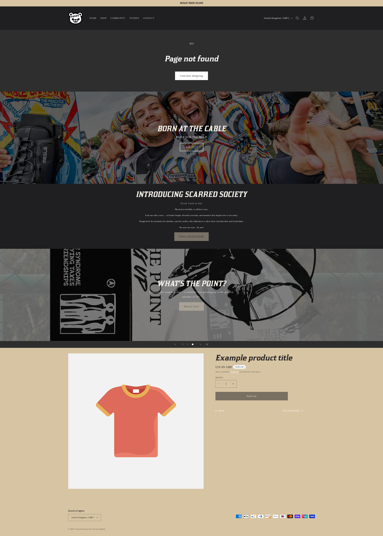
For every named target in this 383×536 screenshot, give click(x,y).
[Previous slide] (175, 344)
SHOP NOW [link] (191, 147)
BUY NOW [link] (191, 306)
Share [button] (221, 410)
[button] (297, 18)
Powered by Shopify (97, 529)
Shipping (234, 372)
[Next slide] (200, 344)
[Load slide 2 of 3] (187, 344)
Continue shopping (191, 75)
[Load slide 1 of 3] (182, 344)
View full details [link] (291, 410)
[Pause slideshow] (208, 344)
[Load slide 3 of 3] (192, 344)
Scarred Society (81, 529)
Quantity (219, 377)
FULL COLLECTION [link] (191, 236)
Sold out (252, 396)
